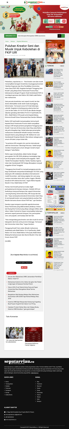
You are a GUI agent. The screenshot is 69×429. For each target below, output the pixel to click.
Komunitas (40, 393)
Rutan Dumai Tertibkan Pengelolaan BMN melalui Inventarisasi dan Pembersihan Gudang (59, 175)
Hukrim (39, 395)
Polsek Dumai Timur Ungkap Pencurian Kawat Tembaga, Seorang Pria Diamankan (58, 164)
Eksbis (38, 388)
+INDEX (62, 66)
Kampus (13, 41)
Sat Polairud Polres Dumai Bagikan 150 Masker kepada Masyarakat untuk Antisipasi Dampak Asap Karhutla (58, 73)
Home (7, 41)
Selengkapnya (34, 373)
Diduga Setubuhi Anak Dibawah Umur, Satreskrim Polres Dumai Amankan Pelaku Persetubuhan (59, 153)
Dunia (38, 390)
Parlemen (39, 384)
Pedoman (8, 388)
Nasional (39, 386)
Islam (38, 399)
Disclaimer (8, 390)
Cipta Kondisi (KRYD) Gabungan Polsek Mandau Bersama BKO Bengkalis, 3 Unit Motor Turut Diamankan (59, 118)
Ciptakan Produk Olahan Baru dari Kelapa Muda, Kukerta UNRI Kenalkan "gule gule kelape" (23, 308)
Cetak (24, 267)
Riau (38, 382)
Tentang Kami (9, 384)
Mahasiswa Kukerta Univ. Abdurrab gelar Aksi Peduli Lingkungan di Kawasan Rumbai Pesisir (24, 283)
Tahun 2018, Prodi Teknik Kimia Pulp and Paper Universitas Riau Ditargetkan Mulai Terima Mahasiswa (23, 289)
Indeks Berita (9, 395)
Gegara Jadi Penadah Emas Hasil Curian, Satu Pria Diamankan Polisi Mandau (59, 95)
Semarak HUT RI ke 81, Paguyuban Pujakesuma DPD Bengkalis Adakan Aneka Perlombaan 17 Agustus (59, 141)
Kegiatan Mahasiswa (22, 41)
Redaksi (8, 386)
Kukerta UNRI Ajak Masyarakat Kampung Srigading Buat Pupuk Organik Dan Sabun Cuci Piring (24, 303)
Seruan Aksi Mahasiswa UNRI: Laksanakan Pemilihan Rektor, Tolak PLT (24, 278)
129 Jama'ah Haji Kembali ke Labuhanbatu (14, 341)
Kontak (7, 393)
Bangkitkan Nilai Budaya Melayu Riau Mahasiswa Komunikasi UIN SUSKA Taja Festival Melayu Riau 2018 (23, 296)
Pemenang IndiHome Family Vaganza (31, 344)
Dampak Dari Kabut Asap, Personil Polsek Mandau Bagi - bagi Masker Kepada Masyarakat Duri (59, 107)
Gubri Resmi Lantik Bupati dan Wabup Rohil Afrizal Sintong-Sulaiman (35, 36)
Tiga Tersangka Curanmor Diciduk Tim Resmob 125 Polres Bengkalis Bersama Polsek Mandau (59, 84)
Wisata (38, 397)
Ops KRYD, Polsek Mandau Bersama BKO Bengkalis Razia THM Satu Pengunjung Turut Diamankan (59, 129)
